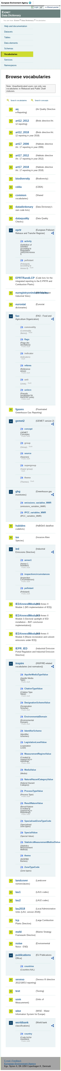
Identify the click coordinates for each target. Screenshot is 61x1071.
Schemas (8, 48)
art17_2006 (22, 143)
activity (28, 241)
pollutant (28, 588)
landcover (21, 880)
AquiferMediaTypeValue (29, 674)
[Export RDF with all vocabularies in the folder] (52, 233)
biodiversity (22, 178)
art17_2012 (22, 155)
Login (36, 7)
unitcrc (27, 390)
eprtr (18, 230)
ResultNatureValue (29, 803)
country (28, 1034)
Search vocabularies (19, 100)
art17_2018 (22, 167)
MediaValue (29, 770)
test (17, 991)
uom (18, 999)
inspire (19, 663)
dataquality (22, 218)
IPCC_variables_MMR (29, 512)
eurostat (20, 304)
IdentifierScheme (29, 731)
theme (27, 855)
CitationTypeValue (29, 688)
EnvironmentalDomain (29, 716)
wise (18, 1011)
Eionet (16, 20)
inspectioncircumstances (29, 574)
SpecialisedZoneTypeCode (29, 821)
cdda (18, 187)
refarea (27, 365)
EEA (17, 2)
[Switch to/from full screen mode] (42, 7)
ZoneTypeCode (29, 867)
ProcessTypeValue (29, 791)
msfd (18, 931)
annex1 (28, 560)
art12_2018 (22, 132)
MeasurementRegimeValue (29, 754)
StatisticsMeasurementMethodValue (29, 842)
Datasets (8, 31)
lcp (17, 920)
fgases (19, 409)
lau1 (18, 892)
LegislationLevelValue (29, 742)
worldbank (21, 1022)
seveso (19, 979)
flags (26, 339)
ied (17, 548)
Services (8, 60)
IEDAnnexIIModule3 (25, 615)
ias (17, 537)
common (20, 195)
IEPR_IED (21, 648)
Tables (7, 37)
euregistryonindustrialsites (25, 292)
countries (29, 966)
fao (17, 316)
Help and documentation (15, 26)
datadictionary (24, 206)
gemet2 (20, 420)
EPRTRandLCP (25, 278)
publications (23, 955)
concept (28, 429)
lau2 (18, 900)
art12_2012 (22, 120)
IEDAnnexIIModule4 (25, 633)
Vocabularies (10, 54)
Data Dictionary (27, 20)
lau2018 (20, 908)
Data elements (11, 43)
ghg (17, 491)
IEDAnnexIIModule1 (25, 604)
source (27, 453)
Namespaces (10, 65)
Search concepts (41, 100)
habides (20, 525)
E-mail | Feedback (12, 1061)
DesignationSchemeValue (29, 702)
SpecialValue (29, 832)
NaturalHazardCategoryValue (29, 779)
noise (18, 943)
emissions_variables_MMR (29, 503)
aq (17, 109)
